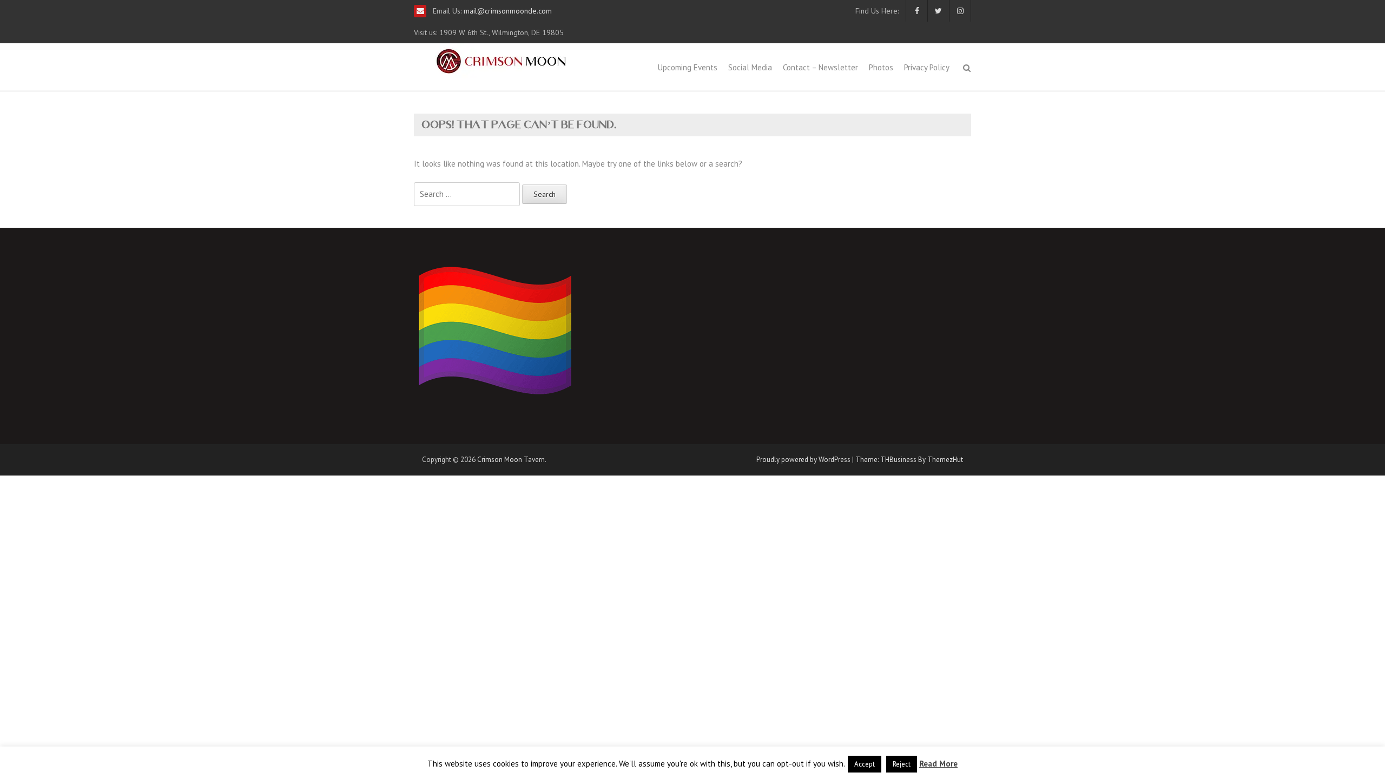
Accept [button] (864, 764)
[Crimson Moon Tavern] (501, 60)
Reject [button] (902, 764)
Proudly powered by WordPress (803, 459)
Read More (938, 763)
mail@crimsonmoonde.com (506, 11)
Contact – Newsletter (820, 67)
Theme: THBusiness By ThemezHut (909, 459)
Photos (881, 67)
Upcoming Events (687, 67)
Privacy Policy (926, 67)
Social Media (750, 67)
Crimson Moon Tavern (511, 459)
